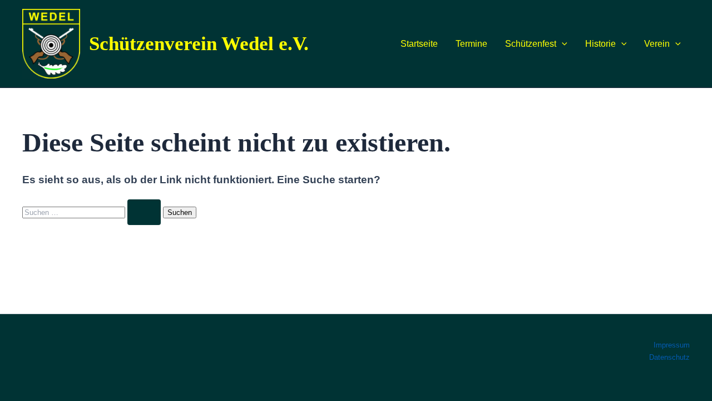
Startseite (419, 43)
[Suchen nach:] (92, 212)
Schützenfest (530, 43)
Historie (600, 43)
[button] (561, 44)
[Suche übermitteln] (144, 212)
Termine (471, 43)
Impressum (672, 345)
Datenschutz (669, 357)
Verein (657, 43)
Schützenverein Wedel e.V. (199, 44)
